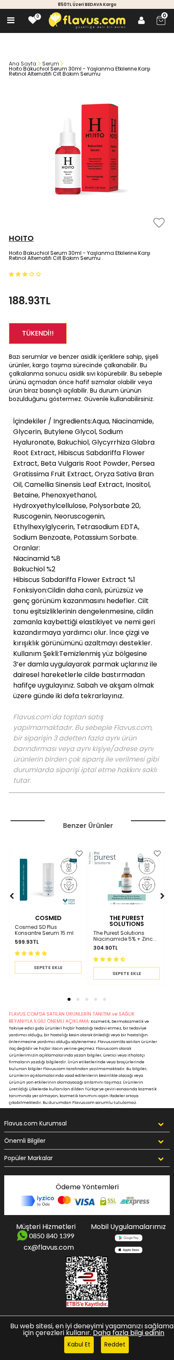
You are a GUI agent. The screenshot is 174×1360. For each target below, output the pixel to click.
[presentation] (3, 909)
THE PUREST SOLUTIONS (126, 921)
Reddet (114, 1345)
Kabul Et (79, 1345)
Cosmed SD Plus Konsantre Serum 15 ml (44, 930)
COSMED (48, 918)
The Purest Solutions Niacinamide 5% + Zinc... (125, 936)
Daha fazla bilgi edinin (128, 1333)
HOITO (21, 238)
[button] (26, 274)
